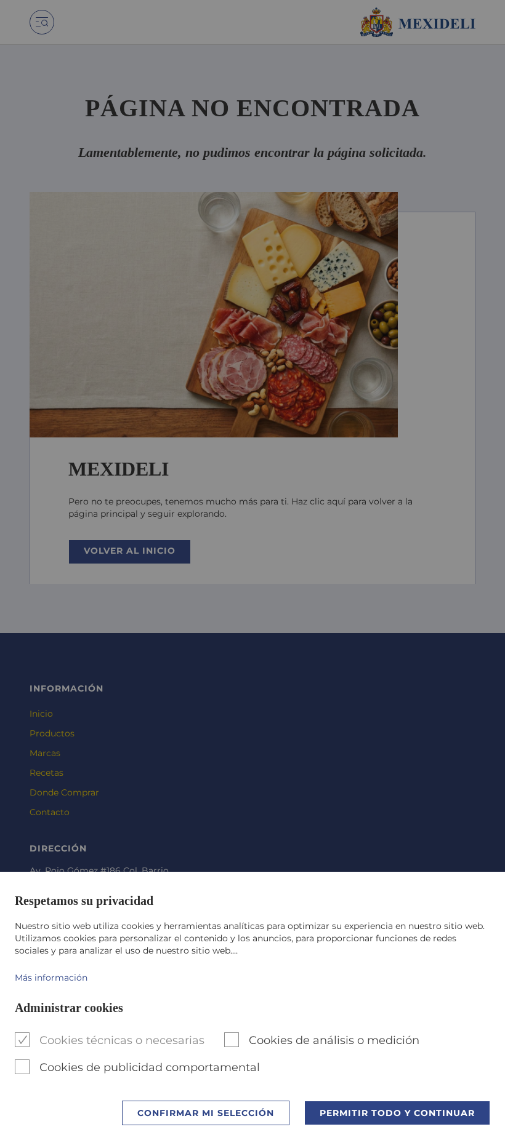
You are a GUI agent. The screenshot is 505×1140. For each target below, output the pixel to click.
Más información (51, 977)
